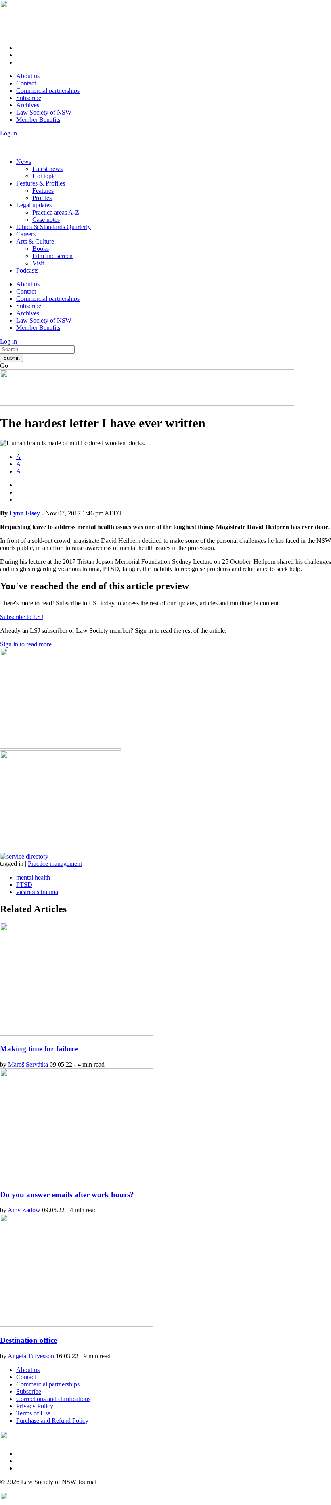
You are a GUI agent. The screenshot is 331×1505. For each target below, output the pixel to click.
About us (28, 76)
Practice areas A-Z (55, 212)
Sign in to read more (26, 644)
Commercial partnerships (48, 90)
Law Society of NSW (43, 112)
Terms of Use (33, 1413)
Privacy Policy (34, 1406)
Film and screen (52, 255)
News (23, 161)
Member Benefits (38, 119)
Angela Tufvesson (31, 1356)
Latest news (47, 168)
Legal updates (34, 205)
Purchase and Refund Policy (52, 1420)
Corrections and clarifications (53, 1398)
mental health (33, 877)
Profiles (42, 197)
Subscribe (28, 97)
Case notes (46, 219)
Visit (38, 263)
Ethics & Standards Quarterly (53, 226)
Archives (27, 105)
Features (43, 190)
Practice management (55, 863)
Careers (26, 234)
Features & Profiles (40, 183)
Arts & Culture (35, 241)
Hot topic (44, 176)
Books (40, 248)
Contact (26, 83)
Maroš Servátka (28, 1064)
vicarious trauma (37, 891)
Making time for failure (39, 1048)
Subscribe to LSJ (21, 616)
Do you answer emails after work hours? (67, 1194)
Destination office (28, 1340)
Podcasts (27, 270)
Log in (8, 133)
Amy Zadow (24, 1210)
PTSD (24, 884)
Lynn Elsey (24, 513)
